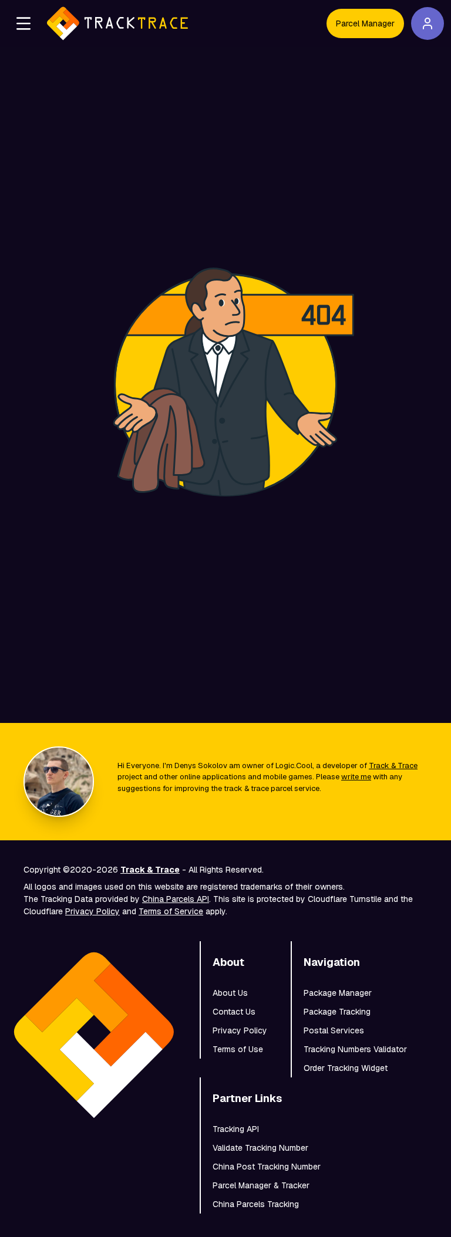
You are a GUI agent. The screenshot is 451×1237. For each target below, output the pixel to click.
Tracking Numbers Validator (355, 1049)
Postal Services (334, 1030)
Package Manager (338, 993)
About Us (230, 993)
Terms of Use (238, 1049)
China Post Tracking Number (267, 1166)
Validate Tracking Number (260, 1148)
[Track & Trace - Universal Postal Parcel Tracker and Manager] (117, 23)
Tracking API (236, 1129)
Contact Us (234, 1011)
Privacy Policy (92, 911)
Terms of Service (171, 911)
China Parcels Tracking (256, 1204)
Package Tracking (337, 1011)
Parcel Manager (365, 23)
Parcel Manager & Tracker (261, 1185)
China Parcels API (175, 899)
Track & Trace (393, 765)
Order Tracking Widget (346, 1068)
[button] (23, 23)
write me (356, 777)
